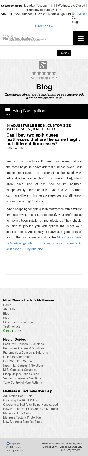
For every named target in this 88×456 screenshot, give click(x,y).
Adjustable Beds (28, 125)
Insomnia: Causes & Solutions (23, 365)
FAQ (6, 318)
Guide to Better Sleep (17, 357)
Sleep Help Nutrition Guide (21, 374)
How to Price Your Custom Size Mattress (30, 409)
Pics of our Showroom (18, 322)
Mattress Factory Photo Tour (22, 417)
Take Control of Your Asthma (22, 382)
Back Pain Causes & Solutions (23, 344)
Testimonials (11, 326)
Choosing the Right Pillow (20, 400)
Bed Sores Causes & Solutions (23, 348)
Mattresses (44, 128)
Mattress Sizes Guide (17, 413)
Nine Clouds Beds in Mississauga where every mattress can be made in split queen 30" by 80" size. (44, 243)
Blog (6, 313)
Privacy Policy (13, 448)
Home (7, 305)
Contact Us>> (12, 330)
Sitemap (19, 450)
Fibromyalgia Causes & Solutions (25, 352)
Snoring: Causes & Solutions (22, 378)
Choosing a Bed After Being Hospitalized (30, 404)
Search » (64, 52)
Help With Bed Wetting (18, 361)
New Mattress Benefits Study (22, 421)
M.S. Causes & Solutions (20, 369)
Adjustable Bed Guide (17, 396)
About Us (9, 309)
